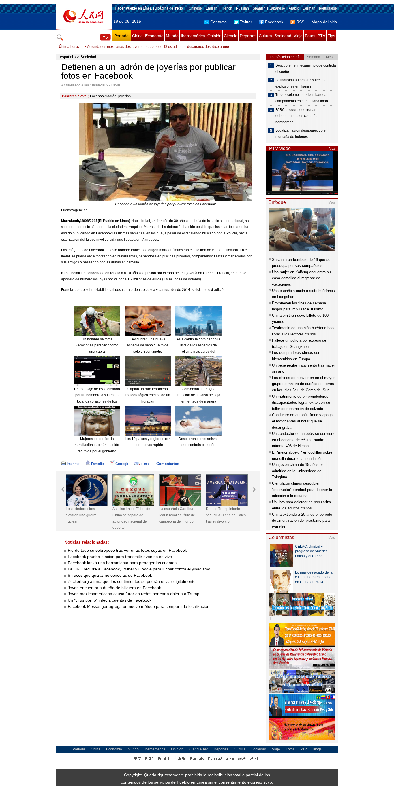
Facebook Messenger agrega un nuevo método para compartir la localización (138, 606)
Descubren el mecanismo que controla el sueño (305, 68)
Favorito (97, 464)
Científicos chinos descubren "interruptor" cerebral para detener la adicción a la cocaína (302, 489)
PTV (321, 35)
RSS (300, 22)
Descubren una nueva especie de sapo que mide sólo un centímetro (147, 345)
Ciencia (230, 35)
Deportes (248, 35)
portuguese (328, 8)
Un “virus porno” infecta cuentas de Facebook (109, 600)
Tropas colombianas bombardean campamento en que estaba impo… (303, 98)
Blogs (317, 749)
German (309, 8)
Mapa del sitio (324, 22)
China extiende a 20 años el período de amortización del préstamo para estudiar (302, 520)
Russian (242, 8)
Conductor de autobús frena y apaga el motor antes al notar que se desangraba (302, 421)
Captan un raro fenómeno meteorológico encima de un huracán (147, 395)
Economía (154, 35)
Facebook (274, 22)
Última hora (68, 47)
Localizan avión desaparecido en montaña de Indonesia (301, 133)
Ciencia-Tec (198, 749)
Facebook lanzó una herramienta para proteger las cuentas (122, 562)
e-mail (146, 464)
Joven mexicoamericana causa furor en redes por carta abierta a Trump (133, 593)
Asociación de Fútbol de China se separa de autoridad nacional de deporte (131, 518)
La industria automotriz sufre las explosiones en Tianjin (300, 83)
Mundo (172, 35)
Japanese (277, 8)
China (137, 35)
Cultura (265, 35)
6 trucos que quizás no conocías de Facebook (110, 575)
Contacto (218, 22)
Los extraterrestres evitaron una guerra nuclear (81, 515)
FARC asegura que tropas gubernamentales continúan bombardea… (297, 116)
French (226, 8)
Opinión (214, 35)
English (211, 8)
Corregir (121, 464)
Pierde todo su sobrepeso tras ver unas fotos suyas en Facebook (127, 550)
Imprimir (73, 464)
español (66, 57)
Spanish (259, 8)
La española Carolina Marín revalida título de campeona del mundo (177, 515)
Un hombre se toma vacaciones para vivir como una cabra (97, 345)
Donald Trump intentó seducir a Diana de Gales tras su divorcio (226, 515)
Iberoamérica (193, 35)
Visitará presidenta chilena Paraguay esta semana (126, 47)
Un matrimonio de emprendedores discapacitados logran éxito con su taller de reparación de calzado (301, 402)
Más (332, 149)
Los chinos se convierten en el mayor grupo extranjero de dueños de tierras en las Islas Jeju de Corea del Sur (303, 383)
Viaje (298, 35)
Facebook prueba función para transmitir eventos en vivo (120, 556)
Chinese (195, 8)
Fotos (310, 35)
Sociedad (282, 35)
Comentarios (167, 464)
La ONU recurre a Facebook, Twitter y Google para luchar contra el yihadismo (139, 569)
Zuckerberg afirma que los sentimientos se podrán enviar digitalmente (132, 581)
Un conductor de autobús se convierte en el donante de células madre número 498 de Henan (303, 439)
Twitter (246, 22)
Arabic (294, 8)
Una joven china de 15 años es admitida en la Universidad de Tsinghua (298, 470)
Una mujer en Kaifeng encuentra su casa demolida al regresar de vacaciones (301, 278)
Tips (331, 35)
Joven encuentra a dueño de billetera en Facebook (114, 587)
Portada (121, 35)
